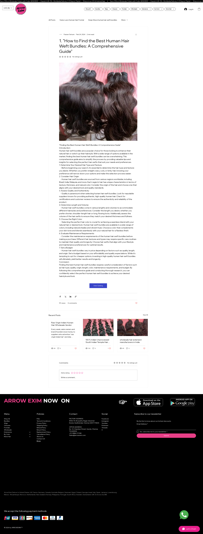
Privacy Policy (41, 423)
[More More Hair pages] (173, 9)
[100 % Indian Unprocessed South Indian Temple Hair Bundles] (98, 327)
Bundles (7, 421)
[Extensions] (30, 432)
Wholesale (8, 430)
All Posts (52, 20)
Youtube (105, 423)
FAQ (38, 419)
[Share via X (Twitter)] (65, 297)
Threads (105, 428)
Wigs (6, 423)
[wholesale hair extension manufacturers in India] (132, 327)
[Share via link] (76, 297)
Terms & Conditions (44, 421)
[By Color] (30, 434)
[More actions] (136, 34)
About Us (40, 436)
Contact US (41, 439)
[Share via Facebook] (60, 297)
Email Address (142, 424)
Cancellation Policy (43, 434)
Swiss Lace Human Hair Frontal (72, 20)
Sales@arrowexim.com (77, 435)
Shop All (7, 419)
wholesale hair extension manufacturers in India (131, 341)
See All (145, 315)
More (123, 20)
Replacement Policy (44, 432)
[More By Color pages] (161, 9)
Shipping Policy (42, 425)
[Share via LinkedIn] (70, 297)
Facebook (105, 419)
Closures (7, 425)
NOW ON (37, 400)
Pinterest (105, 425)
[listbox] (7, 8)
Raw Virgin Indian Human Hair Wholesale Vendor (62, 323)
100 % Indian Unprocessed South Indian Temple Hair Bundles (97, 341)
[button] (199, 9)
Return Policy (41, 430)
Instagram (105, 421)
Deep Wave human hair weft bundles (102, 20)
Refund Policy (41, 428)
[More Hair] (30, 436)
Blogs (39, 441)
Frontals (7, 428)
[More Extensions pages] (150, 9)
